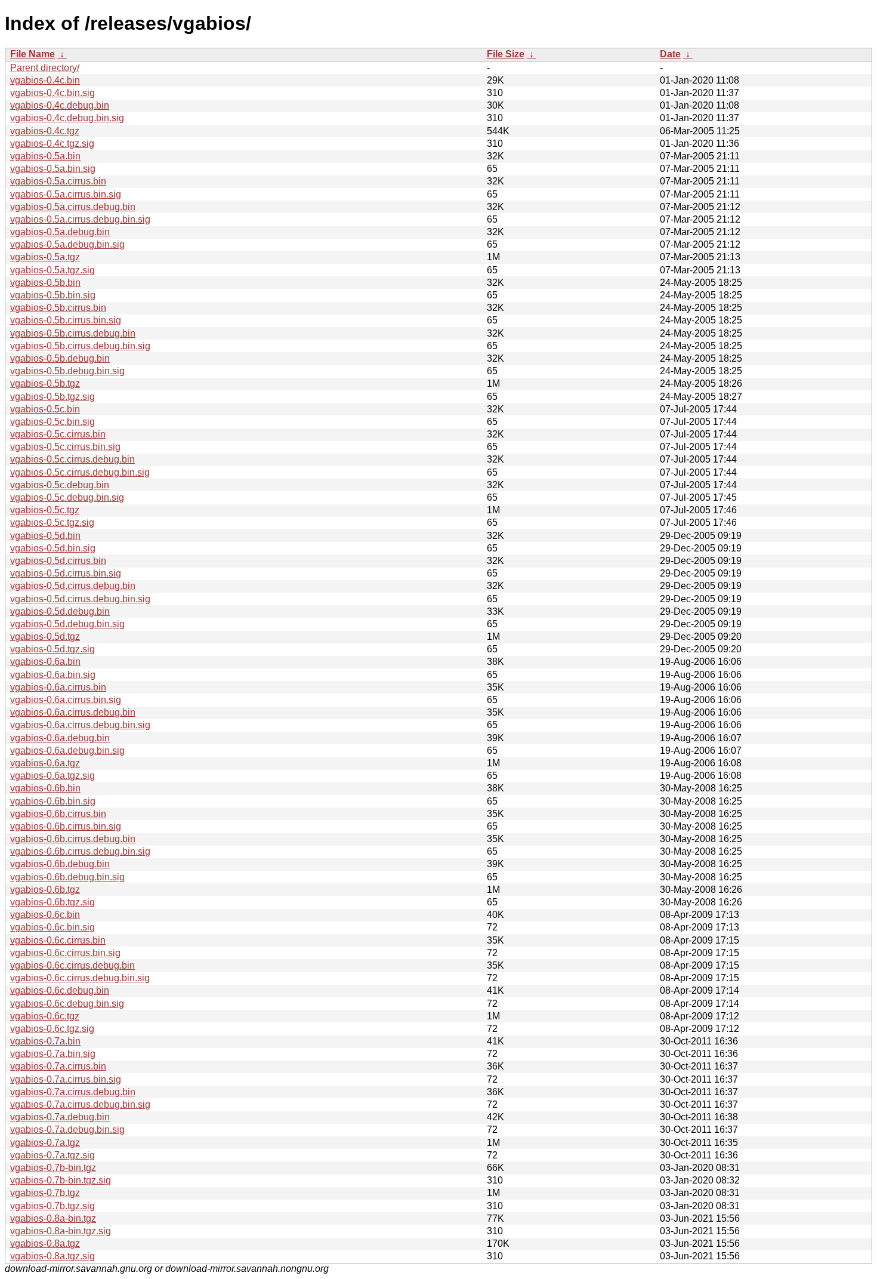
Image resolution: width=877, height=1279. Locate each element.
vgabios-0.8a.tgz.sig (52, 1256)
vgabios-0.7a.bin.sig (52, 1054)
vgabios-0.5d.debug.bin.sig (67, 624)
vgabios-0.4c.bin (45, 80)
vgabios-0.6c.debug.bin (59, 990)
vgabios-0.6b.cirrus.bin (58, 814)
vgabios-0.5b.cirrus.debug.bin (72, 333)
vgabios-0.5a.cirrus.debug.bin (72, 207)
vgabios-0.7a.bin (45, 1041)
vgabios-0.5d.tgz (45, 636)
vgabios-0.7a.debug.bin (60, 1117)
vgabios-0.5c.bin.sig (52, 422)
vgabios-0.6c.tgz (44, 1016)
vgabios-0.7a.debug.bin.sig (67, 1129)
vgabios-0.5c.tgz (44, 510)
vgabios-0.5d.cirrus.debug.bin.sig (80, 599)
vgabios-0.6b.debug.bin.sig (67, 877)
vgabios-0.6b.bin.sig (52, 801)
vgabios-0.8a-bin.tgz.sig (60, 1231)
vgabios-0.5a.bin (45, 156)
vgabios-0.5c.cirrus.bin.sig (65, 447)
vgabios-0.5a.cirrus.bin (58, 181)
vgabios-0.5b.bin (45, 283)
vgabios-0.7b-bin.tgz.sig (60, 1180)
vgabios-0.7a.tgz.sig (52, 1155)
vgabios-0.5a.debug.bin (60, 232)
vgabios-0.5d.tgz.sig (52, 649)
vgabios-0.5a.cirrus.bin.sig (65, 194)
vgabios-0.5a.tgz (45, 257)
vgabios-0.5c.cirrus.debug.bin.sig (80, 472)
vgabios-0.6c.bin (45, 915)
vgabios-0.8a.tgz (45, 1243)
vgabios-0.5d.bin (45, 536)
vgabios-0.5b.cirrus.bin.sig (65, 320)
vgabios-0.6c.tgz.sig (52, 1029)
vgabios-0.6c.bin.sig (52, 927)
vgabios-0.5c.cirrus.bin (58, 434)
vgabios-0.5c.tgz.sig (52, 522)
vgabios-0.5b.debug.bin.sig (67, 371)
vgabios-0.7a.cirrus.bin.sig (65, 1079)
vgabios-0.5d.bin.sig (52, 548)
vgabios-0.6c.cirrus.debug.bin (72, 965)
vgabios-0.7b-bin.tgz (53, 1168)
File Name (32, 54)
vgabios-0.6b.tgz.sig (52, 902)
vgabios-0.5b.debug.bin (60, 358)
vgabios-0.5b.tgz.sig (52, 397)
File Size (505, 54)
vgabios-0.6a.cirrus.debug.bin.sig (80, 725)
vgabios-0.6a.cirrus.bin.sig (65, 700)
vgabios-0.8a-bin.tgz (53, 1218)
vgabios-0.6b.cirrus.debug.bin (72, 839)
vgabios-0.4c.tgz (44, 131)
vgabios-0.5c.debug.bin (59, 485)
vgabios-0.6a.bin (45, 662)
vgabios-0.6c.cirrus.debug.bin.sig (80, 978)
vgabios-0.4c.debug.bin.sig (67, 118)
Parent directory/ (44, 68)
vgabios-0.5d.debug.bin (60, 611)
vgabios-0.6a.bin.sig (52, 675)
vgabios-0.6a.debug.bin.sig (67, 750)
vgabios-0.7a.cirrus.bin (58, 1066)
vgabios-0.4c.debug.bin (59, 105)
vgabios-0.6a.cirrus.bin (58, 687)
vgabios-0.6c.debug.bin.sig (67, 1003)
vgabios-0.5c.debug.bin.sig (67, 497)
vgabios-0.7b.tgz (45, 1193)
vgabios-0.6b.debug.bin (60, 864)
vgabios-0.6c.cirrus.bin (58, 940)
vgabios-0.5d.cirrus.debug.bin (72, 586)
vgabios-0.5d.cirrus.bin (58, 561)
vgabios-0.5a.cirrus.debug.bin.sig (80, 219)
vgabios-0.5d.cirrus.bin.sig (65, 573)
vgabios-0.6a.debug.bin (60, 738)
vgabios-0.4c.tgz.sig (52, 143)
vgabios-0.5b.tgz (45, 383)
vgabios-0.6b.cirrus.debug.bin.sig (80, 851)
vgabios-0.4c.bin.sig (52, 93)
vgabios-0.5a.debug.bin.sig (67, 244)
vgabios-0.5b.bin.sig (52, 295)
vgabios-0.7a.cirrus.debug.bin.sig (80, 1104)
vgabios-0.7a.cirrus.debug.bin (72, 1092)
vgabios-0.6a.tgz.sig (52, 776)
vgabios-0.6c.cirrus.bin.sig (65, 953)
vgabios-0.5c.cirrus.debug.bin (72, 459)
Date (670, 54)
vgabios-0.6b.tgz (45, 889)
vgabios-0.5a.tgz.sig (52, 270)
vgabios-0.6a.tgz (45, 763)
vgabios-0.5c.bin (45, 409)
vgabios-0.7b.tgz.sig (52, 1206)
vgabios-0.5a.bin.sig (52, 169)
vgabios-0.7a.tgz (45, 1143)
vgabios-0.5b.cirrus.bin (58, 308)
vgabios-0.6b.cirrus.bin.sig (65, 826)
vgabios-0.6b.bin (45, 788)
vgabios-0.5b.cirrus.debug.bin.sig (80, 346)
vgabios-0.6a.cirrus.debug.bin (72, 712)
